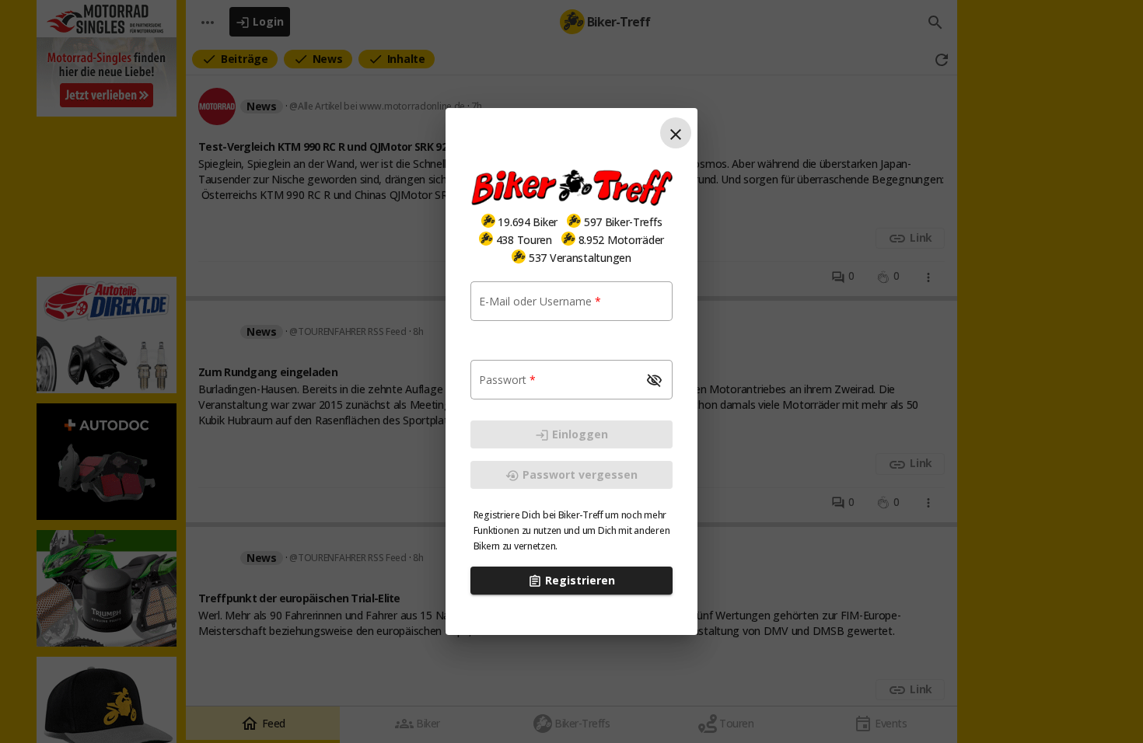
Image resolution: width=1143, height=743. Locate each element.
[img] (488, 221)
